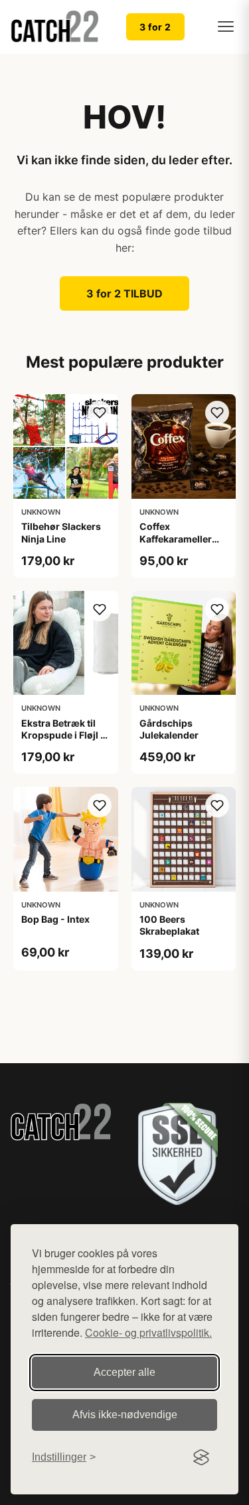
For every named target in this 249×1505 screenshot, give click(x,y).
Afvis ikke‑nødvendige (124, 1414)
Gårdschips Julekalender (169, 729)
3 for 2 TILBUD (124, 293)
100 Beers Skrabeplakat (169, 925)
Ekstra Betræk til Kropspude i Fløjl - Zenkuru (63, 734)
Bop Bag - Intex (55, 919)
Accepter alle (124, 1372)
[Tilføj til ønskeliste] (100, 413)
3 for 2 (155, 26)
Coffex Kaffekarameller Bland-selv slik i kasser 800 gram (178, 544)
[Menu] (225, 26)
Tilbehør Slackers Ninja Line (61, 532)
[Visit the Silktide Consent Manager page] (201, 1457)
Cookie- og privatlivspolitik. (148, 1332)
